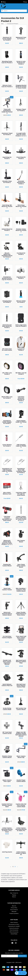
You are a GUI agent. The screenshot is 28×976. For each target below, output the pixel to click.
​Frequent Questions (14, 913)
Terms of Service (14, 909)
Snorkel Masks (14, 933)
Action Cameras (14, 922)
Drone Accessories (14, 930)
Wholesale (14, 911)
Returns (14, 896)
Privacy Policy (14, 907)
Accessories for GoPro (14, 924)
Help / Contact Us (14, 893)
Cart (26, 2)
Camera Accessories (14, 928)
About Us (14, 905)
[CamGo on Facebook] (12, 943)
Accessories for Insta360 (14, 926)
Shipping (14, 895)
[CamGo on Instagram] (16, 943)
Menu (4, 2)
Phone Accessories (14, 932)
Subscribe (22, 955)
